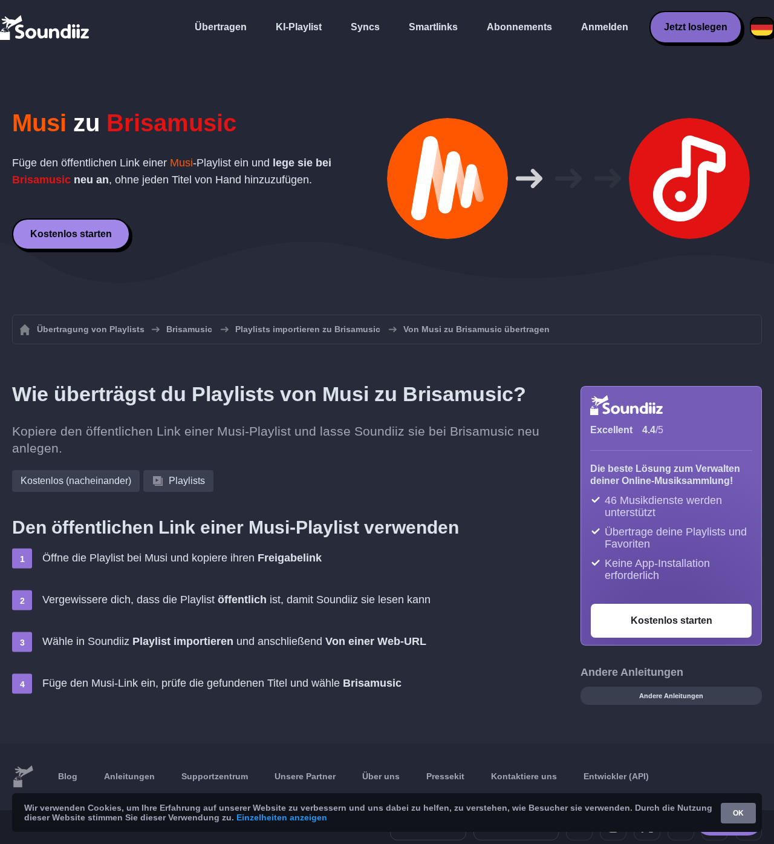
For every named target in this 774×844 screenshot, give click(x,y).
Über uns (381, 776)
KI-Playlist (299, 27)
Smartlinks (433, 27)
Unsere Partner (305, 776)
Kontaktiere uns (524, 776)
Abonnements (519, 27)
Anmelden (604, 27)
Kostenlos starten (71, 234)
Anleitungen (129, 776)
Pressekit (445, 776)
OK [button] (738, 813)
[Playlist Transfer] (45, 27)
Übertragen (221, 27)
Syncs (365, 27)
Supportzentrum (214, 776)
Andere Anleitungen (671, 695)
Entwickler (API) (616, 776)
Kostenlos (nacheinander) (76, 481)
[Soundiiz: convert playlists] (23, 777)
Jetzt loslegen (695, 27)
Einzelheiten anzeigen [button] (281, 817)
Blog (67, 776)
